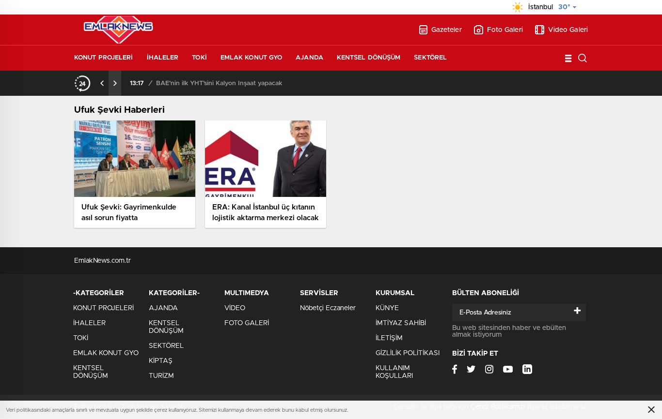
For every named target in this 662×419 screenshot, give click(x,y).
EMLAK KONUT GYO (252, 58)
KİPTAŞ (161, 361)
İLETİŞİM (389, 338)
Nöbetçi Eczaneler (328, 308)
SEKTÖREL (430, 58)
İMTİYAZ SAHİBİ (401, 323)
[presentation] (102, 83)
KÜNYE (387, 308)
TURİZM (161, 376)
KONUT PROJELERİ (103, 58)
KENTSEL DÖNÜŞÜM (369, 58)
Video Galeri (568, 30)
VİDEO (234, 308)
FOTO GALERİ (246, 323)
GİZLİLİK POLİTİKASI (408, 353)
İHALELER (163, 58)
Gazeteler (446, 30)
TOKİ (199, 58)
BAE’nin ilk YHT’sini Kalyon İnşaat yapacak (219, 83)
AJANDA (309, 58)
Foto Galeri (505, 30)
